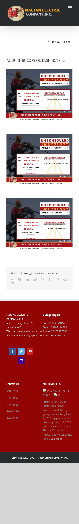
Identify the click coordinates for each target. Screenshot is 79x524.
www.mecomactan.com (30, 331)
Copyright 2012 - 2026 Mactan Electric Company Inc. (39, 457)
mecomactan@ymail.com (29, 335)
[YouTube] (30, 351)
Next (67, 41)
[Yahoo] (21, 360)
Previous (55, 41)
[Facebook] (12, 351)
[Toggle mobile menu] (70, 6)
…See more (55, 438)
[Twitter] (21, 351)
